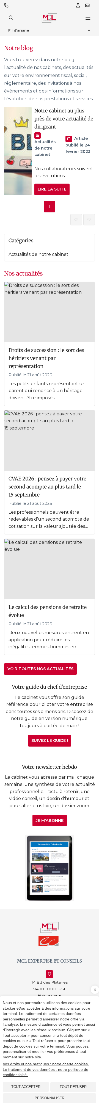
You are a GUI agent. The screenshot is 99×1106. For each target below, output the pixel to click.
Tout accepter (25, 1087)
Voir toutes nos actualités (40, 668)
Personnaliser (49, 1098)
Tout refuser (73, 1087)
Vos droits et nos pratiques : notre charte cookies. (46, 1064)
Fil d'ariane (18, 30)
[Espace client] (78, 5)
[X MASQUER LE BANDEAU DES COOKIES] (95, 990)
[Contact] (87, 5)
